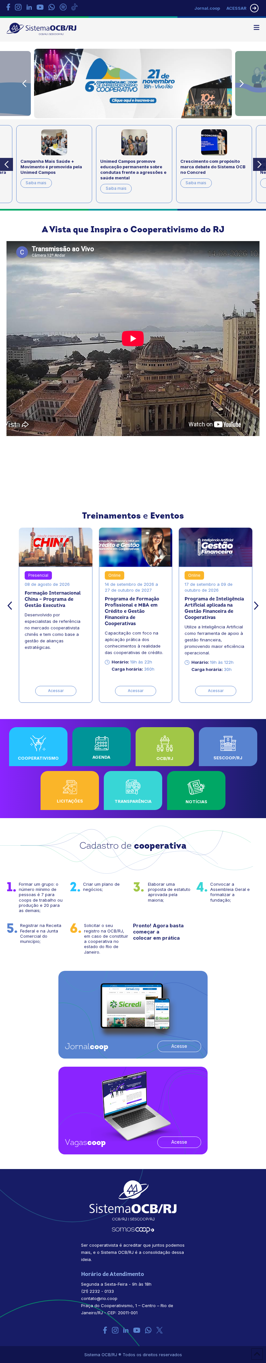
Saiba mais (49, 188)
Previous (24, 83)
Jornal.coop (207, 8)
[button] (257, 27)
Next (241, 83)
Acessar (56, 690)
